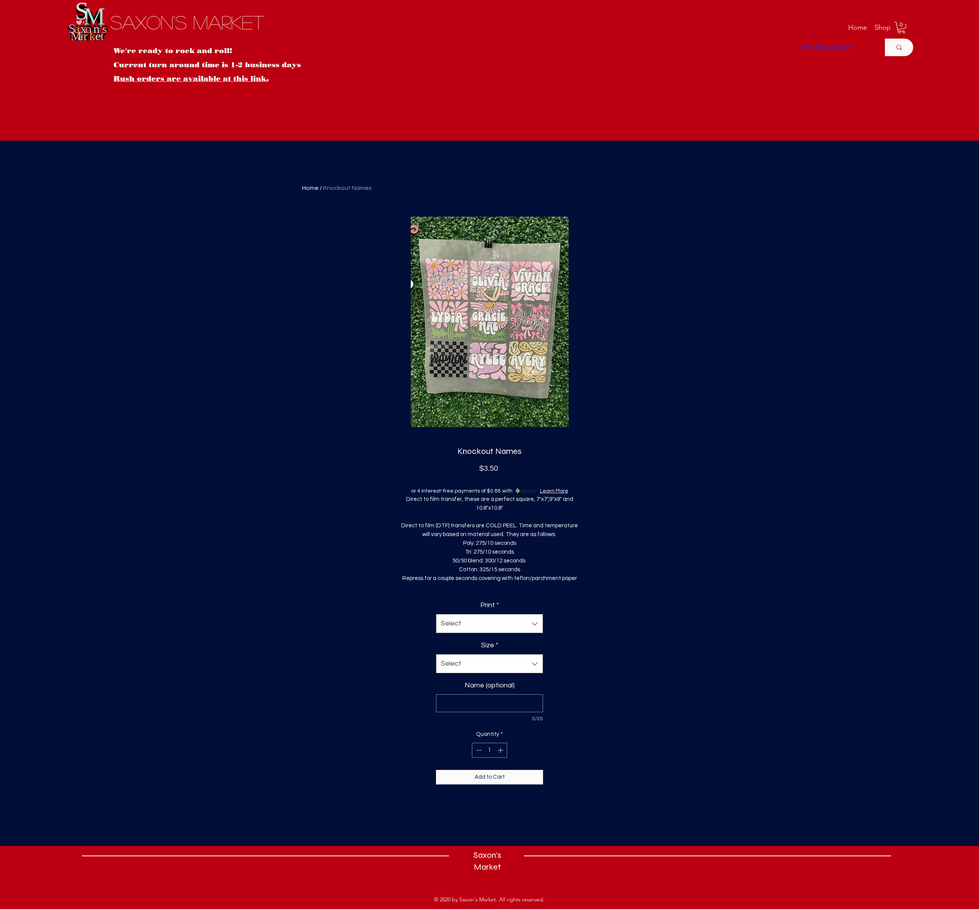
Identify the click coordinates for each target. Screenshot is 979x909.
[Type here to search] (899, 47)
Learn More (554, 491)
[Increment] (501, 750)
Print (489, 605)
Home (310, 188)
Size (489, 645)
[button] (882, 27)
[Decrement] (478, 750)
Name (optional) (490, 685)
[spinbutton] (489, 750)
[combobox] (489, 623)
